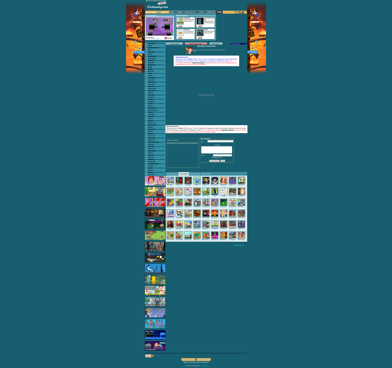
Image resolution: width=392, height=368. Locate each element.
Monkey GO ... (170, 206)
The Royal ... (232, 239)
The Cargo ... (170, 184)
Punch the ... (223, 217)
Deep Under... (197, 228)
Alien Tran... (241, 217)
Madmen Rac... (206, 239)
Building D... (188, 217)
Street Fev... (232, 228)
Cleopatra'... (170, 228)
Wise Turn (241, 228)
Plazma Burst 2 (150, 37)
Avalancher (179, 217)
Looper (215, 195)
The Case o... (205, 206)
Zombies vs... (205, 184)
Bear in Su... (206, 195)
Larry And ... (188, 206)
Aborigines (215, 228)
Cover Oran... (214, 206)
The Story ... (241, 206)
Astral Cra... (223, 228)
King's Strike (179, 239)
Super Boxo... (179, 206)
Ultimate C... (197, 239)
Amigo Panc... (214, 184)
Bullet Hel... (224, 206)
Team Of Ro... (241, 239)
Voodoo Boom (197, 217)
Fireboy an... (179, 184)
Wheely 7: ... (179, 228)
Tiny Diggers (170, 195)
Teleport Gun (188, 239)
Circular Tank (170, 239)
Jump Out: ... (196, 195)
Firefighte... (241, 195)
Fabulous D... (188, 228)
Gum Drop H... (170, 217)
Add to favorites (151, 0)
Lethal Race (232, 217)
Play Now (169, 38)
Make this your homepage (161, 0)
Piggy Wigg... (205, 228)
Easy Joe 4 (215, 239)
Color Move (188, 195)
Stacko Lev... (232, 184)
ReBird (197, 184)
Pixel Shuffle (197, 206)
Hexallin (224, 195)
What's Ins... (179, 195)
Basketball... (223, 184)
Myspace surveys (239, 245)
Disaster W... (241, 184)
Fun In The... (232, 195)
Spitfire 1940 (206, 217)
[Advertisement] (232, 27)
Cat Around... (232, 206)
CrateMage (188, 184)
